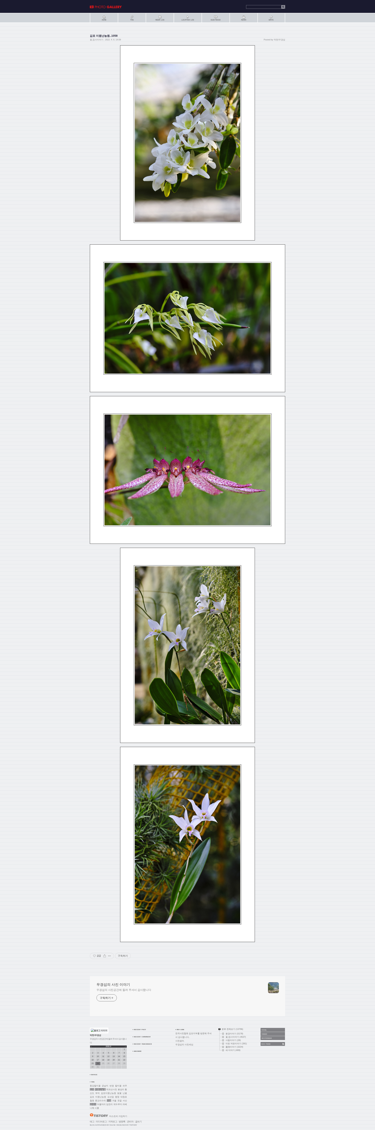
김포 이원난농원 (98, 1097)
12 (108, 1056)
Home (104, 17)
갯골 (119, 1100)
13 (114, 1056)
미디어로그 (101, 1121)
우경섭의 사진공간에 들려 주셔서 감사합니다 (123, 989)
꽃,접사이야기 (96, 39)
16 (93, 1060)
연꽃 (109, 1100)
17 (98, 1060)
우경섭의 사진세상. (184, 1044)
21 (119, 1060)
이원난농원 (100, 1089)
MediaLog (160, 17)
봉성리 (121, 1089)
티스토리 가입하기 (118, 1116)
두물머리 (101, 1104)
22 (124, 1060)
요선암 (110, 1097)
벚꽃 (119, 1093)
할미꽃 (118, 1086)
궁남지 (105, 1086)
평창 (117, 1097)
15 (124, 1056)
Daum (112, 1125)
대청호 (124, 1097)
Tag (132, 17)
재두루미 (117, 1104)
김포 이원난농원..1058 (104, 35)
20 (114, 1060)
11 (103, 1056)
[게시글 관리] (109, 956)
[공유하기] (104, 956)
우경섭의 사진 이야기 (106, 6)
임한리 (109, 1104)
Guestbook (215, 17)
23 (93, 1063)
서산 (125, 1100)
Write (271, 17)
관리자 (130, 1121)
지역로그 (112, 1121)
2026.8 (108, 1046)
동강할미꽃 (95, 1086)
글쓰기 (138, 1121)
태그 (92, 1121)
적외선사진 (111, 1089)
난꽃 (125, 1093)
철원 (92, 1100)
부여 (97, 1093)
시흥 (97, 1108)
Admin (243, 17)
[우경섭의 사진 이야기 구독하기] (273, 1044)
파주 (125, 1086)
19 (108, 1060)
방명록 (122, 1121)
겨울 (114, 1100)
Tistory (133, 1125)
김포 (92, 1089)
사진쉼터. (180, 1041)
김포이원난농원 (108, 1093)
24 (98, 1063)
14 (119, 1056)
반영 (112, 1086)
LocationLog (188, 17)
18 (103, 1060)
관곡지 (93, 1104)
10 (98, 1056)
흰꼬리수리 (100, 1100)
